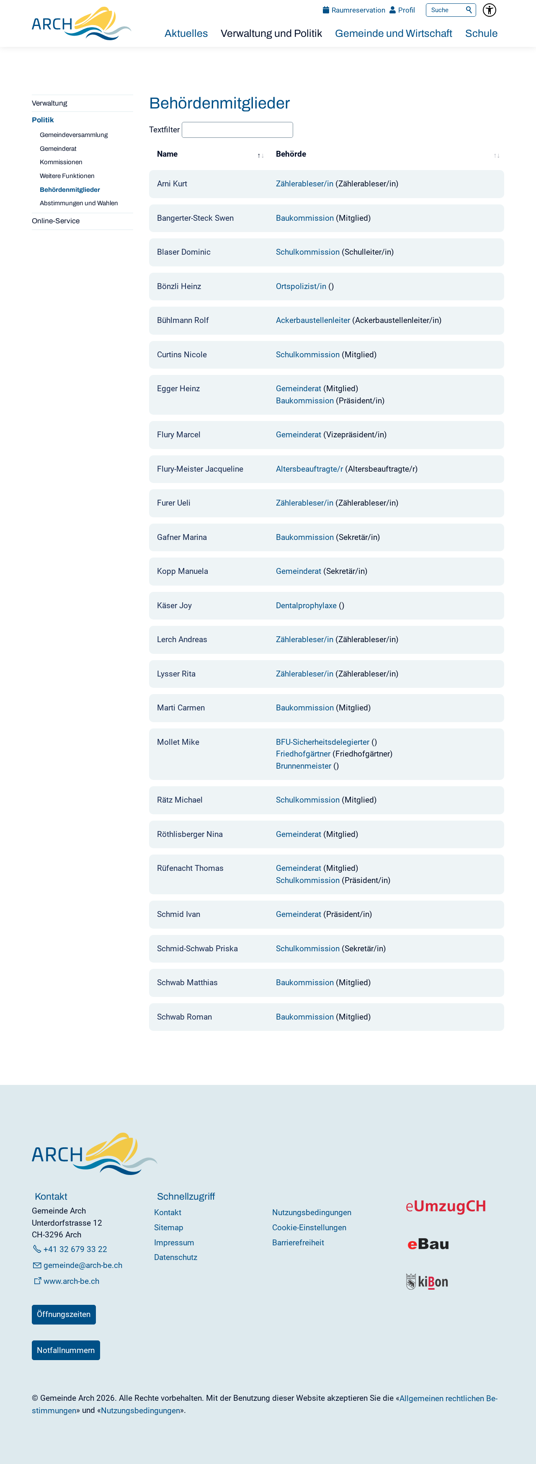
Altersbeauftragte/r (309, 469)
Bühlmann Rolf (183, 320)
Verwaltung (49, 103)
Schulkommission (308, 252)
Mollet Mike (178, 742)
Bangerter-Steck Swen (195, 218)
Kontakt (167, 1212)
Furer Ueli (174, 503)
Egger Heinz (178, 388)
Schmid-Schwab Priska (197, 948)
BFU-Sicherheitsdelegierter (322, 742)
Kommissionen (61, 162)
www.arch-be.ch (71, 1281)
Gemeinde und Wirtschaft (393, 33)
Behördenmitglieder (70, 189)
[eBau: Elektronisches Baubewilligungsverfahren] (428, 1248)
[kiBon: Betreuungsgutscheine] (427, 1288)
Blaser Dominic (184, 252)
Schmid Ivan (178, 914)
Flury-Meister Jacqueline (200, 469)
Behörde (291, 153)
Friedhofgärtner (303, 754)
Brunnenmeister (303, 766)
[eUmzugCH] (446, 1213)
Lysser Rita (176, 674)
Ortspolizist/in (301, 286)
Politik (43, 120)
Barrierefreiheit (298, 1242)
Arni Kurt (172, 183)
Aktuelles (186, 33)
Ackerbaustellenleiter (313, 320)
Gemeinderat (58, 148)
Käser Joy (174, 605)
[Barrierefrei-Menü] (489, 10)
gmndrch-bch (83, 1265)
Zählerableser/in (304, 183)
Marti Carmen (181, 708)
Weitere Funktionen (67, 176)
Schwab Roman (184, 1017)
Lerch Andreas (182, 639)
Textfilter (165, 129)
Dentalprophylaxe (306, 605)
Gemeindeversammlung (74, 135)
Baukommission (305, 218)
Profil (406, 10)
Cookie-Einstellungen (309, 1227)
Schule (481, 33)
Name (167, 153)
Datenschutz (175, 1257)
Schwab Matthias (187, 982)
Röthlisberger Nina (190, 834)
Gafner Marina (182, 537)
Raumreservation (358, 10)
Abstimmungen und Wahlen (79, 203)
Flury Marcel (179, 434)
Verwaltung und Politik (271, 33)
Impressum (174, 1242)
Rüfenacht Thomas (190, 868)
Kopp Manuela (182, 571)
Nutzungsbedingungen (311, 1212)
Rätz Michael (180, 800)
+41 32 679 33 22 (75, 1249)
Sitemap (168, 1227)
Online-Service (56, 221)
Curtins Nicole (182, 354)
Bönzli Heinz (179, 286)
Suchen (469, 10)
